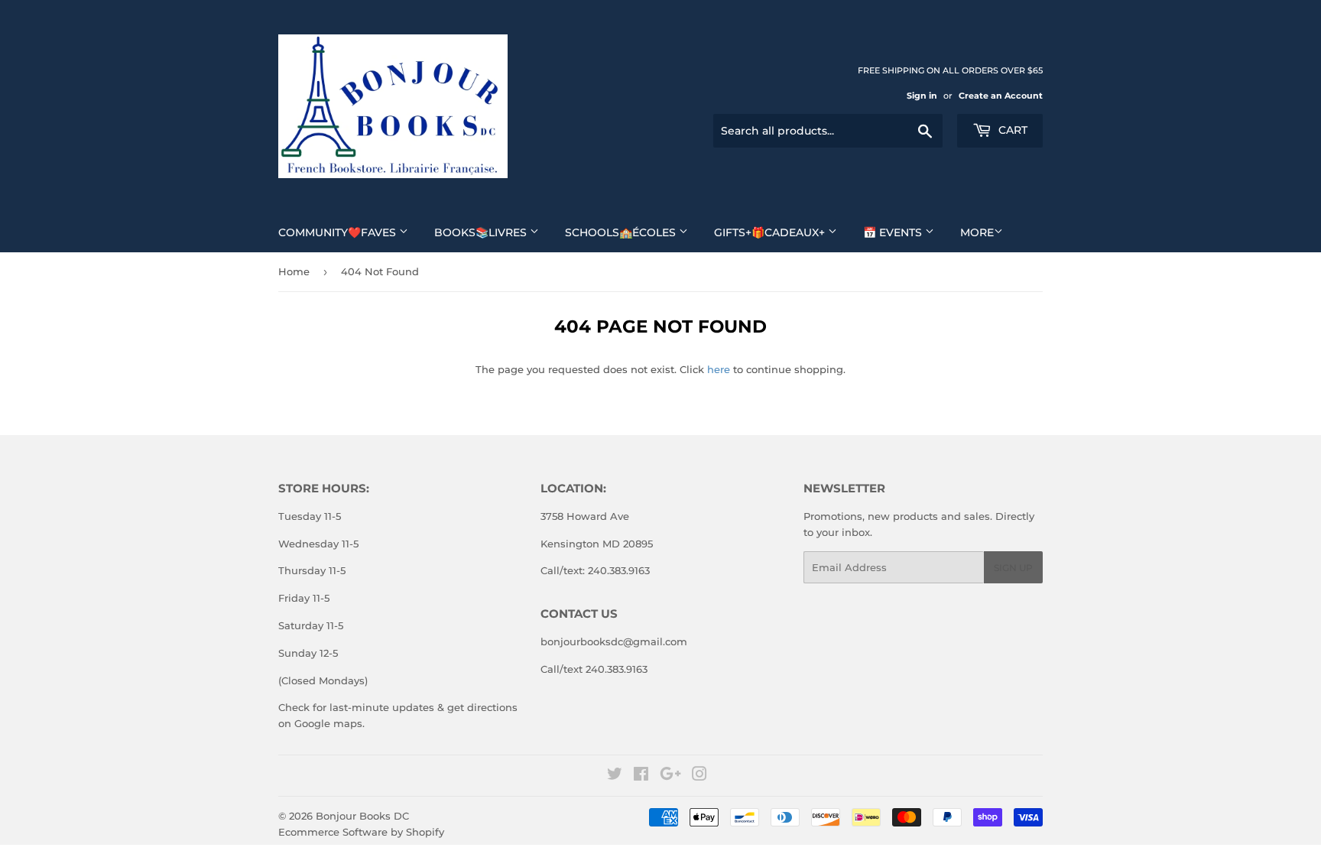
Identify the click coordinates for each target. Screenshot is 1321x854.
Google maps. (328, 723)
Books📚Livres (482, 232)
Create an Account (1001, 95)
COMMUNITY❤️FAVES (338, 232)
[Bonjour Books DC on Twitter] (614, 776)
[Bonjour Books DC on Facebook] (641, 776)
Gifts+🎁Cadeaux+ (771, 232)
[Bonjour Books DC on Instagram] (699, 776)
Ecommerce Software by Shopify (361, 832)
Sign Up (1013, 567)
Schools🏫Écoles (622, 232)
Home (294, 271)
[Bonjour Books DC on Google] (670, 776)
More (977, 232)
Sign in (922, 95)
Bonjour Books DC (362, 816)
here (718, 369)
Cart (1011, 130)
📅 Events (894, 232)
